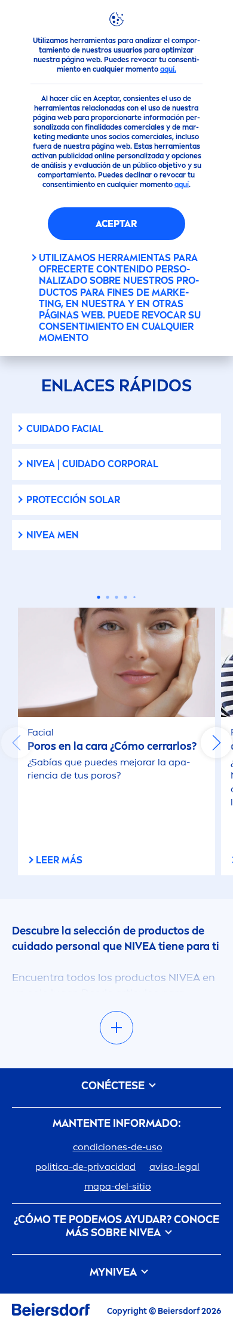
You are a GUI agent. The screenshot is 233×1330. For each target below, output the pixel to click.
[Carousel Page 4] (125, 597)
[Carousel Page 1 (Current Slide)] (98, 597)
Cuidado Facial (64, 428)
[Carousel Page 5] (134, 597)
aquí (181, 184)
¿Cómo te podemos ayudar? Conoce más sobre (116, 1226)
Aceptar (116, 223)
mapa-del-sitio (117, 1186)
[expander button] (116, 1027)
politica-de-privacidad (85, 1166)
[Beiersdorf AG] (51, 1311)
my (113, 1272)
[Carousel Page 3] (116, 597)
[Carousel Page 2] (107, 597)
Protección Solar (73, 499)
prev (16, 742)
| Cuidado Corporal (92, 464)
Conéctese (114, 1086)
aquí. (168, 69)
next (216, 742)
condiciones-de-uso (118, 1147)
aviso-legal (174, 1166)
